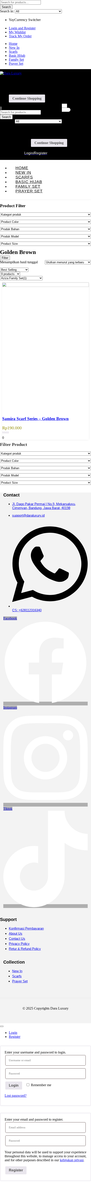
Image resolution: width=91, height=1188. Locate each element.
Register (16, 1170)
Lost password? (16, 1095)
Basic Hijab (17, 55)
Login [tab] (13, 1033)
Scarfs (13, 51)
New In (14, 47)
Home (13, 43)
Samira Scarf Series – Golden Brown (35, 418)
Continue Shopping (27, 98)
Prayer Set (16, 63)
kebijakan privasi (71, 1160)
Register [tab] (14, 1036)
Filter (5, 258)
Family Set (16, 59)
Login (14, 1085)
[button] (1, 108)
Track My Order (20, 36)
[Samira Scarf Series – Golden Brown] (45, 286)
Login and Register (22, 28)
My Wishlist (17, 32)
